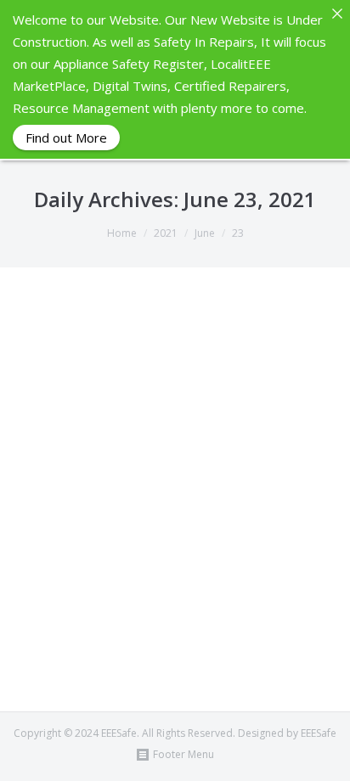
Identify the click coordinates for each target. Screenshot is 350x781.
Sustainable (71, 626)
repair (245, 609)
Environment (114, 609)
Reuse (279, 609)
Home (122, 233)
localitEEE (172, 609)
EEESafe (61, 609)
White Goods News (149, 626)
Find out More (66, 137)
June (205, 233)
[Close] (337, 13)
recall (212, 609)
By (86, 643)
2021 (166, 233)
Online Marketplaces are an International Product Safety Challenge (137, 542)
